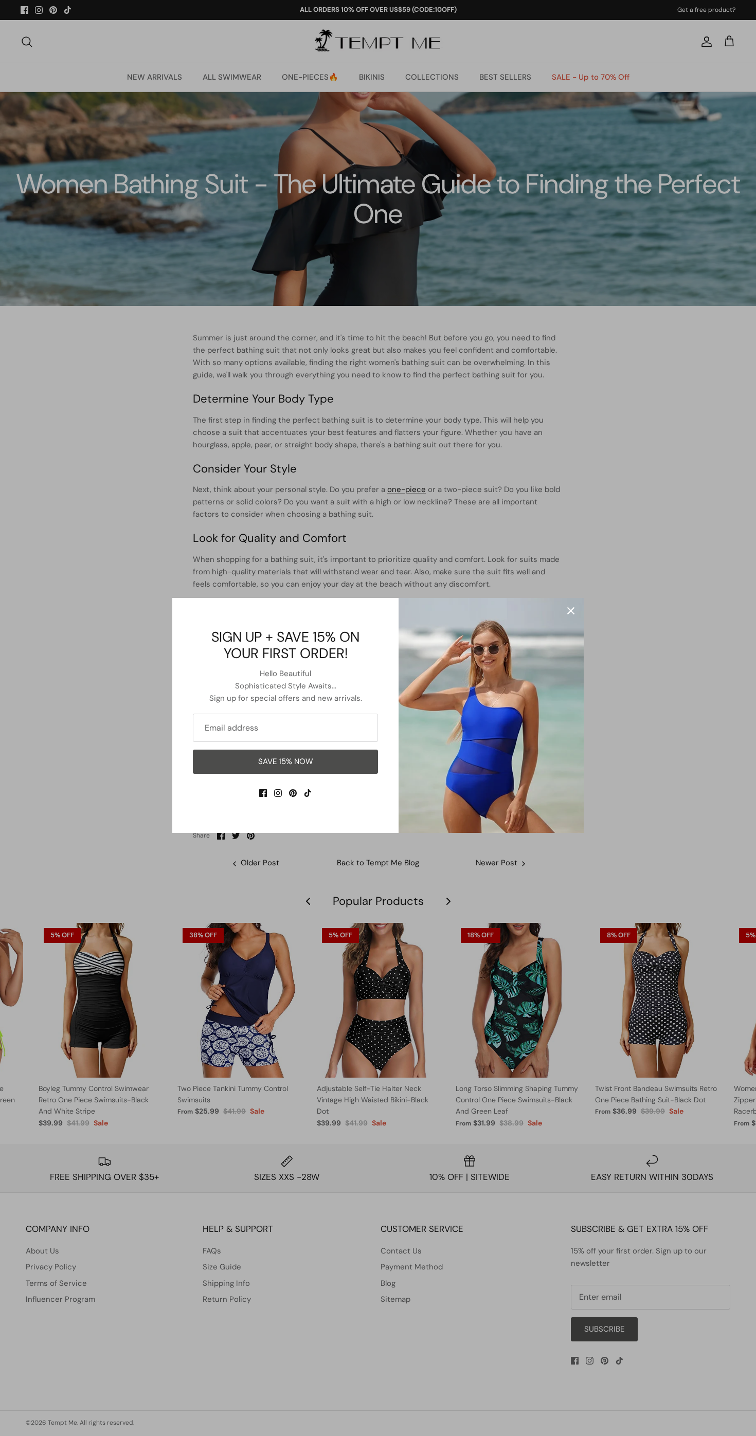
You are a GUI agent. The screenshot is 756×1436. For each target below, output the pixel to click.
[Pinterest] (293, 793)
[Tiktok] (308, 793)
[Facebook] (263, 793)
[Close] (571, 610)
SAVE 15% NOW (285, 761)
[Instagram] (278, 793)
